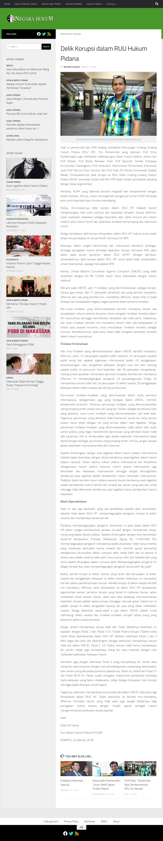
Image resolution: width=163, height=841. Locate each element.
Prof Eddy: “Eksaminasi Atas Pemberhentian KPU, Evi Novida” (137, 784)
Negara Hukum (72, 67)
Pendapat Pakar (70, 34)
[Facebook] (39, 34)
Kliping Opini (12, 136)
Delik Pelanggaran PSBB (20, 344)
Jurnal (9, 378)
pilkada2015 (12, 259)
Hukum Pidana (94, 3)
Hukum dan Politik (51, 3)
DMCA (104, 821)
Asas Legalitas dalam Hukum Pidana (26, 185)
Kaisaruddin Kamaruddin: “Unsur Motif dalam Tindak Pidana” (106, 784)
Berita (9, 65)
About (116, 821)
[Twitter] (44, 34)
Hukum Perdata (73, 3)
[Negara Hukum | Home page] (29, 18)
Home (7, 3)
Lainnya (110, 3)
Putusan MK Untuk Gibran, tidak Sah (26, 113)
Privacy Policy (71, 821)
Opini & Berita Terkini (26, 3)
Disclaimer (89, 821)
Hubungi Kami (51, 821)
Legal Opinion (13, 95)
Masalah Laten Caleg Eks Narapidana (27, 139)
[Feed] (49, 34)
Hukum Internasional (17, 219)
